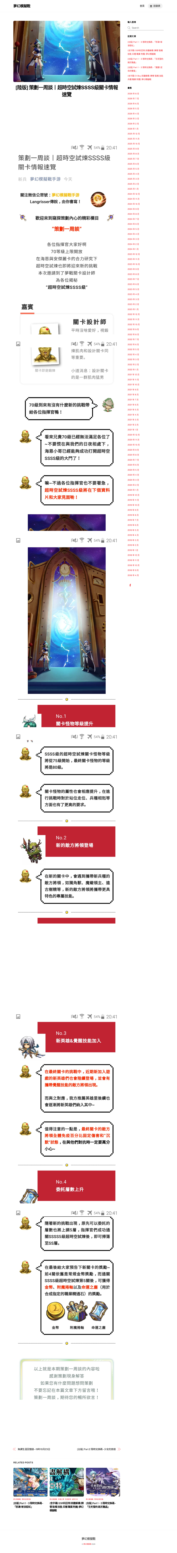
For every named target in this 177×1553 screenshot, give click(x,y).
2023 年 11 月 (133, 259)
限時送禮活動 (26, 1499)
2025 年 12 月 (134, 134)
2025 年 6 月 (133, 164)
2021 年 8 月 (133, 394)
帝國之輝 (61, 1499)
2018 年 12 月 (133, 555)
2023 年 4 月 (133, 294)
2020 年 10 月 (134, 445)
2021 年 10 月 (133, 384)
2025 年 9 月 (133, 149)
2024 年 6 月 (133, 224)
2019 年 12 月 (133, 495)
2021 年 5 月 (133, 410)
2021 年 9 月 (133, 390)
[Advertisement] (66, 118)
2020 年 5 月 (133, 470)
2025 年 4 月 (133, 174)
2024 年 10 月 (134, 204)
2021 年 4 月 (133, 415)
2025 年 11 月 (133, 139)
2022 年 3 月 (133, 359)
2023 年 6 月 (133, 284)
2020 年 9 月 (133, 450)
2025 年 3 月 (133, 179)
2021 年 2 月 (133, 425)
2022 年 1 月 (133, 369)
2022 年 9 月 (133, 329)
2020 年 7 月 (133, 460)
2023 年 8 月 (133, 274)
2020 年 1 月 (133, 490)
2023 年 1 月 (133, 309)
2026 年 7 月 (133, 98)
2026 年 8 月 (133, 94)
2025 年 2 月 (133, 184)
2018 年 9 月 (133, 570)
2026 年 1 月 (133, 129)
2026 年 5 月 (133, 108)
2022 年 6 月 (133, 344)
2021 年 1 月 (133, 430)
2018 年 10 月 (133, 565)
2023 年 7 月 (133, 279)
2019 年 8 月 (133, 515)
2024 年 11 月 (133, 199)
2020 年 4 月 (133, 475)
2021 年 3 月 (133, 420)
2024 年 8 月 (133, 214)
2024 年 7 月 (133, 219)
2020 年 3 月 (133, 480)
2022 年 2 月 (133, 364)
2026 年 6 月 (133, 104)
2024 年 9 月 (133, 209)
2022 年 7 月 (133, 339)
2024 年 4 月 (133, 234)
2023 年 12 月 (134, 254)
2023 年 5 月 (133, 289)
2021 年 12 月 (133, 374)
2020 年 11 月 (133, 440)
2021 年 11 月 (133, 379)
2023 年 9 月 (133, 269)
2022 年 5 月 (133, 349)
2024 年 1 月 (133, 249)
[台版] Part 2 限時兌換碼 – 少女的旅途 (96, 1449)
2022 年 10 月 (134, 324)
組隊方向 (75, 1499)
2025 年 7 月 (133, 159)
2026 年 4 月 (133, 114)
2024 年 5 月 (133, 229)
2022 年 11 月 (133, 319)
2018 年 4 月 (133, 575)
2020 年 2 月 (133, 485)
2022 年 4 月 (133, 354)
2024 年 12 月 (134, 194)
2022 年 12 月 (134, 314)
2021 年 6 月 (133, 405)
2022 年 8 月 (133, 334)
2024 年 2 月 (133, 244)
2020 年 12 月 (134, 435)
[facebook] (130, 585)
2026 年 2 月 (133, 124)
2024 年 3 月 (133, 239)
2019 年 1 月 (133, 550)
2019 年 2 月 (133, 545)
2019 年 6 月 (133, 525)
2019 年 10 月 (133, 505)
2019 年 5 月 (133, 530)
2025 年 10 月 (134, 144)
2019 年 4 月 (133, 535)
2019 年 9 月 (133, 510)
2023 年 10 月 (134, 264)
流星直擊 (68, 1499)
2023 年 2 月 (133, 304)
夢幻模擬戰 (17, 1499)
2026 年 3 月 (133, 118)
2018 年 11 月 (133, 560)
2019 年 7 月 (133, 520)
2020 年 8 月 (133, 455)
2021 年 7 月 (133, 400)
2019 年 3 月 (133, 540)
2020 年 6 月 (133, 465)
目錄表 (156, 6)
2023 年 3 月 (133, 299)
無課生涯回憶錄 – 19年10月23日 (34, 1449)
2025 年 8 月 (133, 154)
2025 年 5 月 (133, 169)
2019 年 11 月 (133, 500)
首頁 (142, 6)
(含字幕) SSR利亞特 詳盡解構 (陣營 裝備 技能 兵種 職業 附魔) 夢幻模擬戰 (67, 1507)
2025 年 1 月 (133, 189)
